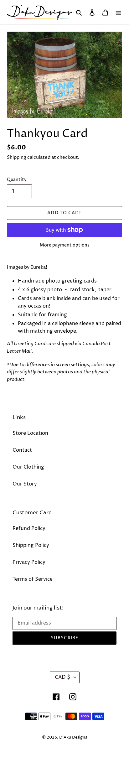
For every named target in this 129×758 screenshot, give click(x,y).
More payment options (65, 245)
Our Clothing (28, 467)
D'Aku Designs (73, 737)
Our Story (25, 483)
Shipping (16, 157)
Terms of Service (33, 579)
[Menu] (118, 12)
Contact (22, 450)
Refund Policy (29, 528)
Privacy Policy (29, 562)
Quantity (17, 180)
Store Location (30, 433)
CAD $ (62, 677)
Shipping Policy (31, 545)
